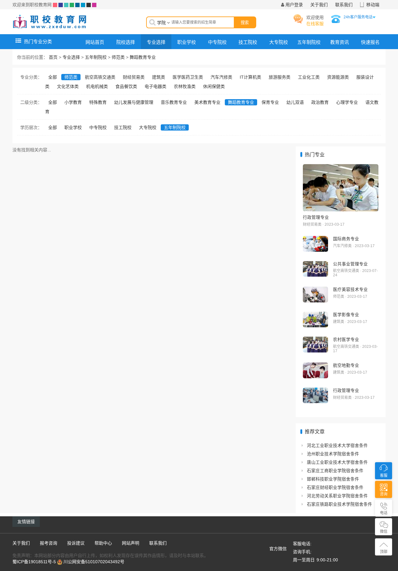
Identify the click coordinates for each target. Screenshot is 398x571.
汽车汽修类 (221, 77)
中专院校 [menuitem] (217, 42)
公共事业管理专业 (350, 263)
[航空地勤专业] (315, 370)
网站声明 (130, 543)
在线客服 (315, 23)
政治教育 (320, 102)
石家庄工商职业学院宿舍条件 (335, 470)
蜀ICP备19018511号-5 (34, 561)
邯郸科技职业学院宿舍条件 (333, 479)
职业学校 (73, 127)
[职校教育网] (49, 21)
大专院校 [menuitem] (278, 42)
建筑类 (158, 77)
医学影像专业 (346, 314)
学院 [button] (162, 22)
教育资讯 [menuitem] (339, 42)
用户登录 (294, 4)
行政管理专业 (316, 217)
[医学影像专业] (315, 320)
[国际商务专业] (315, 244)
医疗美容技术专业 (350, 289)
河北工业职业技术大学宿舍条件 (337, 445)
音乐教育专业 (174, 102)
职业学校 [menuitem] (186, 42)
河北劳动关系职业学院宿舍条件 (337, 496)
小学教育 (73, 102)
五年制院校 (96, 57)
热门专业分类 (38, 41)
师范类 (118, 57)
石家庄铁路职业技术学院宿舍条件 (339, 504)
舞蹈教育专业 (143, 57)
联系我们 (344, 4)
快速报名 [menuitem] (370, 42)
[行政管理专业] (340, 187)
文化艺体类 (68, 86)
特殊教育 (98, 102)
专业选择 (71, 57)
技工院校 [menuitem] (247, 42)
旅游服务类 (279, 77)
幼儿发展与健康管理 (133, 102)
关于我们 (319, 4)
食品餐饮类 (126, 86)
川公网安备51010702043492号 (93, 561)
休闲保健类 (214, 86)
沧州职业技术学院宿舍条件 (333, 454)
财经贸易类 (134, 77)
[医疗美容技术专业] (315, 294)
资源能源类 (338, 77)
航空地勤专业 (346, 365)
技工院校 (123, 127)
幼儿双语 (295, 102)
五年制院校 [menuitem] (309, 42)
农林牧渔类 (185, 86)
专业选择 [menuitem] (156, 42)
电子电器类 (155, 86)
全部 (52, 77)
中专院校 (98, 127)
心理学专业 (347, 102)
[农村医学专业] (315, 344)
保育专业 (270, 102)
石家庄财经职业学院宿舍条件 (335, 487)
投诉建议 (76, 543)
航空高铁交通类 (100, 77)
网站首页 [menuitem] (95, 42)
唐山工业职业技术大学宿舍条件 (337, 462)
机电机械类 (97, 86)
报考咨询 (48, 543)
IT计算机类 (250, 77)
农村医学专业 (346, 339)
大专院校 (147, 127)
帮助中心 (103, 543)
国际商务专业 (346, 238)
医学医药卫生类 (188, 77)
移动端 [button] (372, 4)
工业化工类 (309, 77)
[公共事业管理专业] (315, 269)
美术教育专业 (207, 102)
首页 (53, 57)
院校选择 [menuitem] (125, 42)
